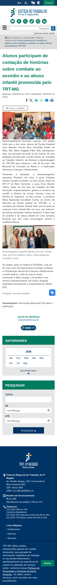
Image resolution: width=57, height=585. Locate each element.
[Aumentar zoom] (19, 3)
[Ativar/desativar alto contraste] (38, 2)
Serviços (12, 538)
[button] (49, 3)
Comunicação (28, 38)
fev (18, 358)
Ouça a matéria (17, 108)
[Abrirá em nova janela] (12, 21)
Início (9, 38)
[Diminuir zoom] (26, 3)
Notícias (16, 38)
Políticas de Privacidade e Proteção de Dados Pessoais (21, 571)
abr (34, 358)
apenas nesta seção (44, 33)
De (6, 405)
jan (11, 358)
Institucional (14, 529)
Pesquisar (27, 431)
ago (25, 363)
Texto (9, 394)
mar (26, 358)
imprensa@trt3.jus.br (28, 320)
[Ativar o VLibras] (33, 3)
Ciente (47, 563)
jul (17, 363)
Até (7, 416)
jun (11, 363)
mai (41, 358)
